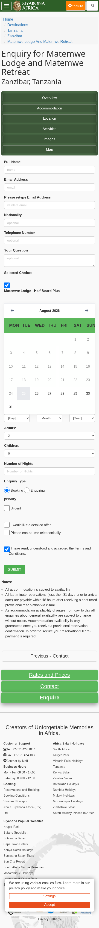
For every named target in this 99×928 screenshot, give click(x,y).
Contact (49, 686)
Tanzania (15, 30)
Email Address (16, 179)
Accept (49, 904)
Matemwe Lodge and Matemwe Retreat (39, 41)
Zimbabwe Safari (64, 807)
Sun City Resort (14, 861)
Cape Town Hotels (15, 844)
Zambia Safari (62, 778)
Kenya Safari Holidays (18, 850)
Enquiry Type (15, 481)
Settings (49, 896)
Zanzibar (14, 36)
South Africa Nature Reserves (23, 867)
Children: (11, 445)
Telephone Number (19, 233)
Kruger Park (61, 755)
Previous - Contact (49, 655)
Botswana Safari (14, 838)
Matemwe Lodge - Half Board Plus (32, 291)
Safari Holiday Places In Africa (73, 813)
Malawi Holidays (64, 795)
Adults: (10, 428)
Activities (49, 129)
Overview (49, 98)
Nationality (13, 215)
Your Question (16, 250)
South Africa (61, 749)
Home (8, 19)
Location (49, 118)
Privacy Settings (49, 919)
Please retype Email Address (27, 197)
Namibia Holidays (65, 789)
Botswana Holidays (66, 784)
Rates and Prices (49, 675)
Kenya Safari (61, 772)
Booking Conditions (16, 795)
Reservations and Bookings (22, 789)
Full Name (12, 162)
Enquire (49, 698)
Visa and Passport (16, 801)
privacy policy (19, 888)
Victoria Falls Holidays (68, 761)
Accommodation (49, 108)
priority (10, 499)
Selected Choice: (18, 273)
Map (49, 149)
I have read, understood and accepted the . (50, 551)
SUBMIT (14, 569)
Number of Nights (18, 464)
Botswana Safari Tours (18, 855)
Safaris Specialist (15, 832)
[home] (29, 6)
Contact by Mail (17, 761)
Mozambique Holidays (68, 801)
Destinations (17, 25)
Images (49, 139)
